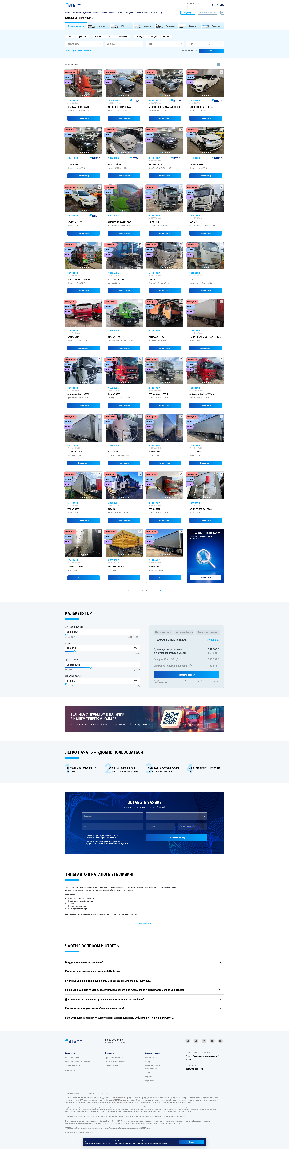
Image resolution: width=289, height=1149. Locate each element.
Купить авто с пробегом (91, 13)
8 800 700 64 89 (218, 5)
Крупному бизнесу (142, 13)
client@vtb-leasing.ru (194, 1069)
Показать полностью (144, 923)
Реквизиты (149, 1058)
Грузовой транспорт (72, 1066)
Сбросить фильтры (187, 51)
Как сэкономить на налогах (115, 1062)
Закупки (148, 1073)
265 (156, 590)
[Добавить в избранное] (99, 72)
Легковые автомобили (73, 1058)
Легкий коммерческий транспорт (77, 1062)
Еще (161, 13)
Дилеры (148, 1062)
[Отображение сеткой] (218, 64)
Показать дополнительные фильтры (79, 51)
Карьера (148, 1077)
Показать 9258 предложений (211, 51)
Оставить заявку (83, 118)
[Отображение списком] (222, 64)
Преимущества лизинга (114, 1058)
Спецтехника (70, 1070)
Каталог (67, 13)
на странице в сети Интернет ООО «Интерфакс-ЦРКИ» (111, 1116)
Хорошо (191, 1142)
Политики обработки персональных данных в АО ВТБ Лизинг (129, 1128)
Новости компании (112, 1066)
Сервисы (120, 13)
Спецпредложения (108, 13)
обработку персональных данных (106, 836)
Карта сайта (149, 1081)
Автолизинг (77, 13)
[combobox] (84, 44)
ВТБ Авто (154, 13)
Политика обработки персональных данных (101, 838)
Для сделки (129, 13)
